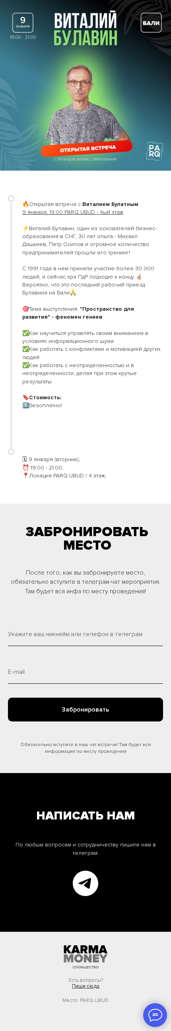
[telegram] (85, 883)
